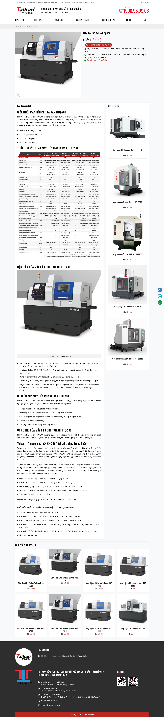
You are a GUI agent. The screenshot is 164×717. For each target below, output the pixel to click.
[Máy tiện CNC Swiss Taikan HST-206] (99, 565)
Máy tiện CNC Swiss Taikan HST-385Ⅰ (133, 584)
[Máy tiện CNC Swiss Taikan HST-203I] (31, 565)
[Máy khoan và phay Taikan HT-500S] (127, 180)
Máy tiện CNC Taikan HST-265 (133, 628)
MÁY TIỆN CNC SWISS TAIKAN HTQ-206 (65, 629)
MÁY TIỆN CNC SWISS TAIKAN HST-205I (31, 629)
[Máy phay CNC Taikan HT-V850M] (127, 284)
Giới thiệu (38, 20)
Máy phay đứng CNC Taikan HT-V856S (127, 358)
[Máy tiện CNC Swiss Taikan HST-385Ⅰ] (133, 565)
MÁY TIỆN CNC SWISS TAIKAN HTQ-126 (65, 579)
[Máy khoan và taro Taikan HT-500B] (127, 232)
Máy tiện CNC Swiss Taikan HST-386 (99, 629)
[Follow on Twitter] (145, 2)
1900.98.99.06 (136, 10)
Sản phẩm (59, 20)
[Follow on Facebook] (141, 2)
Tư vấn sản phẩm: (97, 60)
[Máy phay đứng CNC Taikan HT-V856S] (127, 336)
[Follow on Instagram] (143, 2)
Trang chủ (19, 20)
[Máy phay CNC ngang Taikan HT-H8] (127, 128)
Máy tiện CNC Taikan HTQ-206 (30, 117)
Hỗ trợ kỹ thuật (108, 20)
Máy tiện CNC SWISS (30, 26)
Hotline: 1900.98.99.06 (49, 700)
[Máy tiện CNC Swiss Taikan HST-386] (99, 610)
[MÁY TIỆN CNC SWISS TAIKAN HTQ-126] (65, 562)
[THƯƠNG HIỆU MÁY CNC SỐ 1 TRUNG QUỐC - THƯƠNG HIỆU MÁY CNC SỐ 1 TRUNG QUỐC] (26, 10)
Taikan (20, 448)
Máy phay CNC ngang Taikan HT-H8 (127, 150)
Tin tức (128, 20)
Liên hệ (144, 20)
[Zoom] (18, 95)
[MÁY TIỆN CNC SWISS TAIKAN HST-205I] (31, 610)
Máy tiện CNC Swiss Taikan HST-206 (99, 584)
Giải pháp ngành (82, 20)
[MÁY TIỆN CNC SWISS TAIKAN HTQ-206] (65, 610)
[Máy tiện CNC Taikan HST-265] (133, 610)
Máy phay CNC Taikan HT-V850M (127, 306)
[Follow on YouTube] (147, 2)
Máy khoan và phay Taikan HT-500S (127, 202)
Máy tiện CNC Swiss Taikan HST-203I (31, 584)
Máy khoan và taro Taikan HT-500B (127, 254)
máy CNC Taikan (86, 451)
